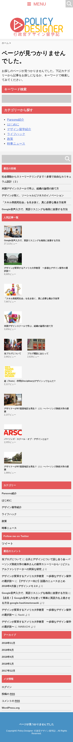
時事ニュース (16, 143)
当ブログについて (12, 353)
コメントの (11, 700)
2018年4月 (8, 656)
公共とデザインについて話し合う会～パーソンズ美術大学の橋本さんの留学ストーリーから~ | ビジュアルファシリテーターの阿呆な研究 (36, 564)
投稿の (8, 693)
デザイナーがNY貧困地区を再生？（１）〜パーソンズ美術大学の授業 (36, 468)
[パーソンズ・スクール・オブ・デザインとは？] (13, 430)
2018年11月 (8, 643)
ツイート (7, 543)
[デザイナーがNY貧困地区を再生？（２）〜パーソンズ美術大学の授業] (13, 400)
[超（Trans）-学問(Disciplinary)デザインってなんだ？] (13, 372)
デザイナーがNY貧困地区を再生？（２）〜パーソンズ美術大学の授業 (36, 410)
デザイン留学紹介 (19, 129)
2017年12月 (8, 670)
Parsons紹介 (15, 119)
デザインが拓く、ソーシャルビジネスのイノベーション (33, 195)
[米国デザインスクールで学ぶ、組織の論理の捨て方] (13, 317)
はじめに (13, 124)
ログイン (7, 687)
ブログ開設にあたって (38, 353)
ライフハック (16, 134)
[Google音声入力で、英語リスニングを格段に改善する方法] (13, 231)
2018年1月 (8, 663)
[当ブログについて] (13, 345)
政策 (10, 139)
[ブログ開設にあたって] (36, 345)
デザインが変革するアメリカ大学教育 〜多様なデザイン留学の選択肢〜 (36, 269)
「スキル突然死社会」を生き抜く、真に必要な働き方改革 (34, 202)
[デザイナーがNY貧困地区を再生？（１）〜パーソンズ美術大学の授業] (13, 458)
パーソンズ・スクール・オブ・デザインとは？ (26, 439)
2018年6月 (8, 649)
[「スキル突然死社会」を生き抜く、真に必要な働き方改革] (13, 289)
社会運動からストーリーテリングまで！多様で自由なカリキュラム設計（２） (36, 179)
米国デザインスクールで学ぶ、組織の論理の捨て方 (30, 188)
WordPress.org (11, 707)
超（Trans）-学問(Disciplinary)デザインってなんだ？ (30, 381)
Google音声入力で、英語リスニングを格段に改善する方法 (35, 209)
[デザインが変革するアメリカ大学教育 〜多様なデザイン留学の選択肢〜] (13, 259)
